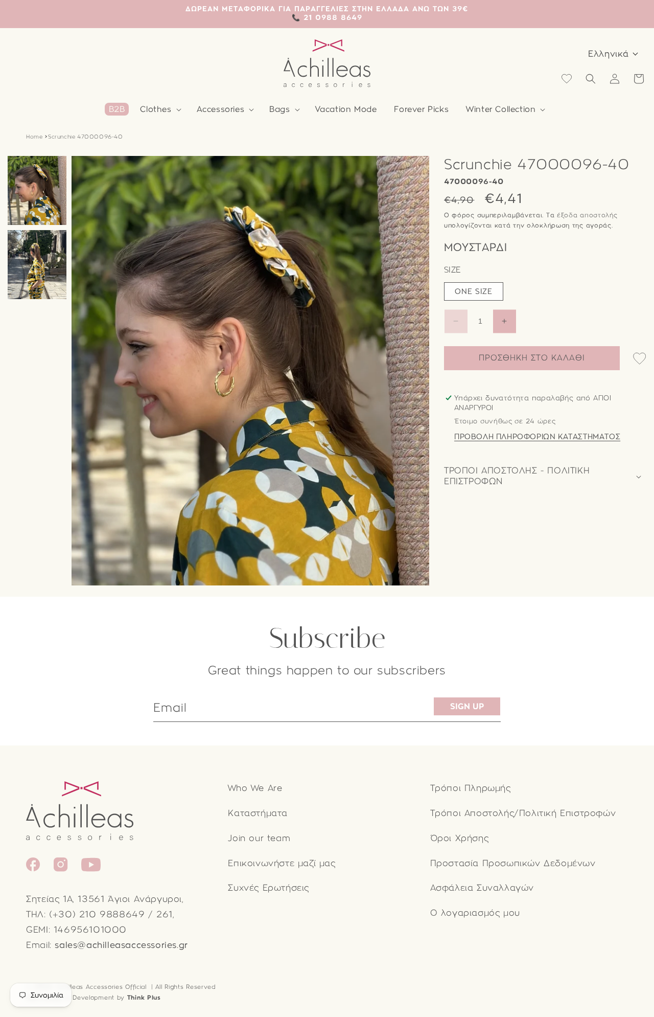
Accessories (221, 109)
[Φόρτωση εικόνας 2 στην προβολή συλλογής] (37, 264)
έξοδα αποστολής (587, 215)
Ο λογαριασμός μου (475, 913)
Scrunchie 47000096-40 (85, 136)
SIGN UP (467, 706)
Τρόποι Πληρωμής (470, 788)
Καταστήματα (258, 813)
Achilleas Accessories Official (101, 987)
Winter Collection (500, 109)
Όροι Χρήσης (459, 838)
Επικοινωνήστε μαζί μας (281, 863)
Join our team (259, 838)
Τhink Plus (144, 998)
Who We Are (255, 788)
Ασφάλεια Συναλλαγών (482, 888)
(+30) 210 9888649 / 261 (111, 914)
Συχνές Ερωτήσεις (268, 888)
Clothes (155, 109)
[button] (159, 109)
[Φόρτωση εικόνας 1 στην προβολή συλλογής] (37, 190)
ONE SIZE (474, 291)
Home (34, 136)
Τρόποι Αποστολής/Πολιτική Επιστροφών (523, 813)
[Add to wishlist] (639, 359)
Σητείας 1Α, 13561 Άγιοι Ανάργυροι (104, 899)
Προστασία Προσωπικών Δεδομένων (513, 863)
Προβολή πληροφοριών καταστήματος (537, 437)
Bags (279, 109)
